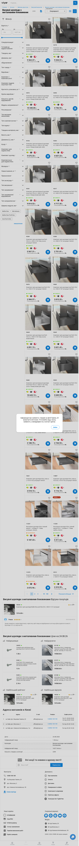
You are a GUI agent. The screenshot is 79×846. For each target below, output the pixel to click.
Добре (55, 427)
